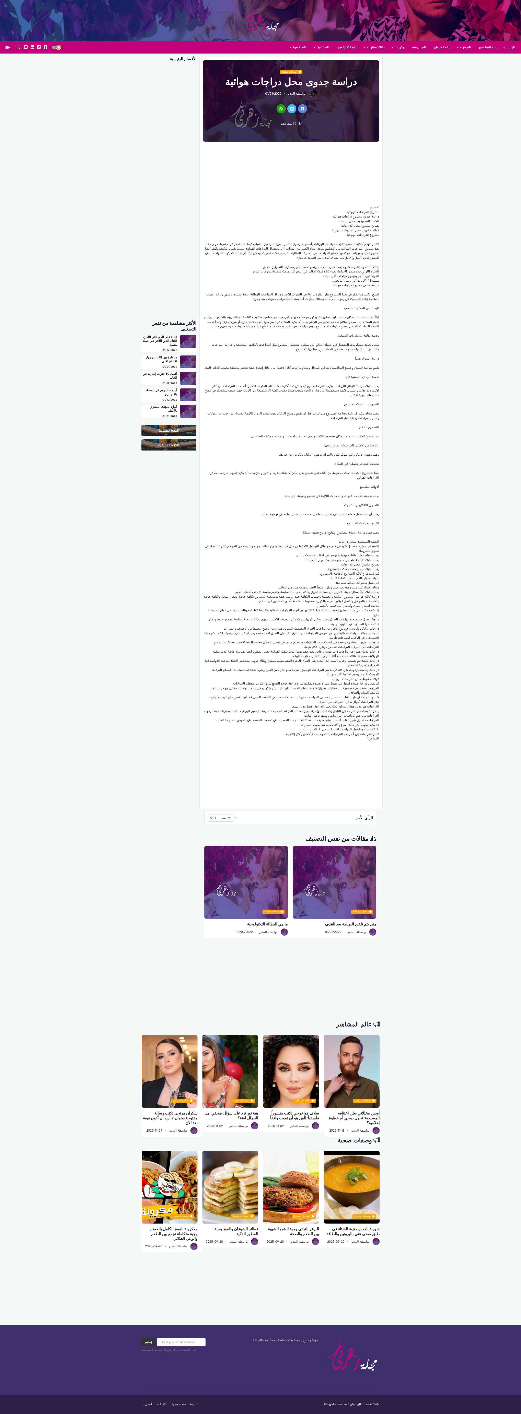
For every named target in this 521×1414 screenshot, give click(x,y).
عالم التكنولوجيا (347, 47)
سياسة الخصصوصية (185, 1404)
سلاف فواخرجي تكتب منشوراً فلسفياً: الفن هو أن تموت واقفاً (355, 1116)
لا (215, 817)
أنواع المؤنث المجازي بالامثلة (163, 409)
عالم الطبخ (323, 47)
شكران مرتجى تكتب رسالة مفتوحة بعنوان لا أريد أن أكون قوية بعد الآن (231, 1118)
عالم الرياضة (419, 47)
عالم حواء (465, 47)
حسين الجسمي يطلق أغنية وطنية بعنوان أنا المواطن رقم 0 (170, 1116)
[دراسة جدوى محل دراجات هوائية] (302, 108)
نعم (224, 817)
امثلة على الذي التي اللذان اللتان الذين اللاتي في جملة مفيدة (160, 341)
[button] (18, 47)
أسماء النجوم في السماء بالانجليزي (161, 392)
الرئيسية (509, 47)
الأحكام (162, 1404)
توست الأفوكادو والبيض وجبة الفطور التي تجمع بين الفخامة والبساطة (173, 1234)
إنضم (148, 1342)
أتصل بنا (146, 1404)
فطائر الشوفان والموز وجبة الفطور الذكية (297, 1232)
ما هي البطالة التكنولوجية (356, 924)
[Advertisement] (291, 173)
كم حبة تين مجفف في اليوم (266, 924)
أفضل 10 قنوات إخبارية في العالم (160, 376)
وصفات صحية (355, 1140)
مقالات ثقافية (289, 71)
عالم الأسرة (299, 47)
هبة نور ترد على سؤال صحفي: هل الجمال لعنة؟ (292, 1116)
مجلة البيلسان (359, 1404)
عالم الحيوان (442, 47)
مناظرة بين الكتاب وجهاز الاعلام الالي (161, 359)
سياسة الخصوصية (151, 1349)
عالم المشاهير (488, 47)
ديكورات (400, 47)
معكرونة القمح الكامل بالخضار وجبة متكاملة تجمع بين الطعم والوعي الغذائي (234, 1234)
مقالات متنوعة (375, 47)
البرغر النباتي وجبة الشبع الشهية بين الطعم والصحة (354, 1232)
